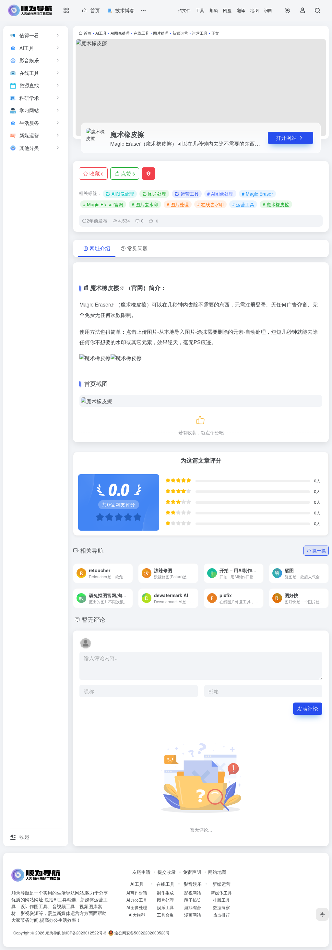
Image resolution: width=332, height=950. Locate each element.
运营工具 (200, 33)
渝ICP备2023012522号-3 (84, 932)
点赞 (128, 173)
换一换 (319, 550)
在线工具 (141, 33)
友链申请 (141, 872)
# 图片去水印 (145, 204)
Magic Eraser (94, 304)
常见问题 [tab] (137, 248)
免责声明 (192, 872)
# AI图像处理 (220, 193)
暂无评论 (93, 619)
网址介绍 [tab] (99, 248)
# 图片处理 (178, 204)
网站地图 (217, 872)
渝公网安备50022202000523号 (141, 932)
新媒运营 (180, 33)
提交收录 (167, 872)
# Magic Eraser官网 (103, 204)
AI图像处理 (120, 33)
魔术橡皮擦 (104, 287)
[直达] (120, 568)
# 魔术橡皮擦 (276, 204)
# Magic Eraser (257, 193)
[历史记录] (287, 10)
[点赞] (201, 419)
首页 (87, 33)
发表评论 (307, 708)
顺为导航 (53, 932)
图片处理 (161, 33)
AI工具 (101, 33)
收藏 (96, 173)
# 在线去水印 (210, 204)
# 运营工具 (243, 204)
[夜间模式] (322, 914)
